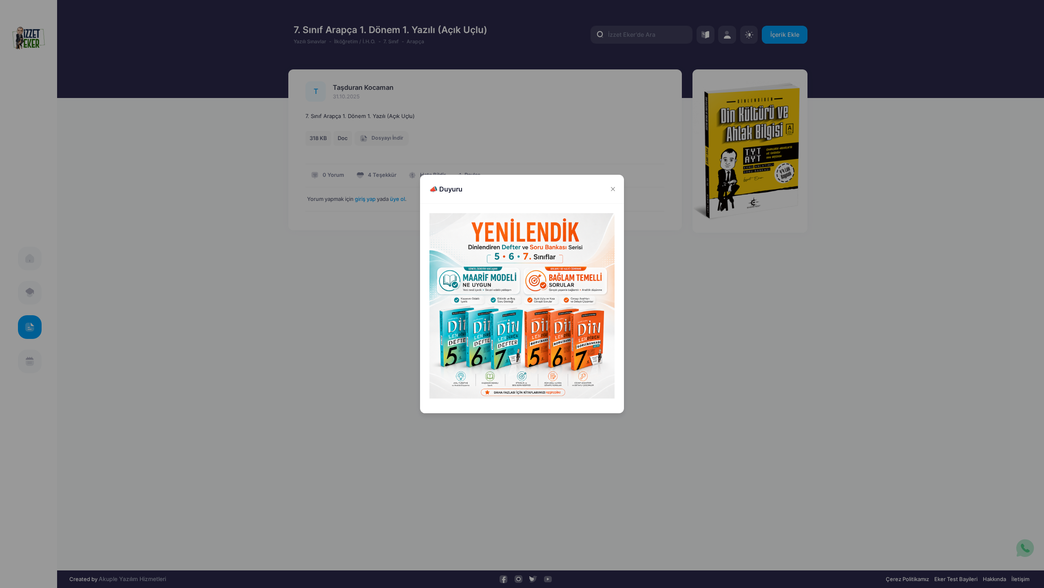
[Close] (612, 189)
